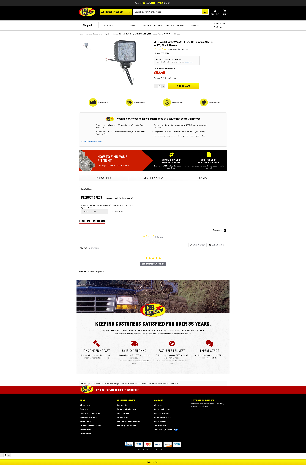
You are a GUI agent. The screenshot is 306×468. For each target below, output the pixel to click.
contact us (206, 358)
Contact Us (122, 405)
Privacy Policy (160, 421)
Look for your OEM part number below (167, 166)
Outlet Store (85, 433)
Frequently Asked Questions (129, 421)
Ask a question (185, 49)
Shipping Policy (123, 413)
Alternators (109, 25)
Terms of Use (160, 425)
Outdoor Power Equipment (219, 25)
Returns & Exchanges (126, 409)
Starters (131, 25)
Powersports (197, 25)
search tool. (171, 168)
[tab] (197, 245)
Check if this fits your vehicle (92, 141)
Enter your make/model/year (202, 166)
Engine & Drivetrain (175, 25)
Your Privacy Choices (163, 429)
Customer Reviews (162, 409)
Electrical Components (153, 25)
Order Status (122, 417)
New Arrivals (85, 429)
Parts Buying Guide (162, 417)
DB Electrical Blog (161, 413)
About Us (158, 405)
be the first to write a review (153, 264)
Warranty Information (126, 425)
